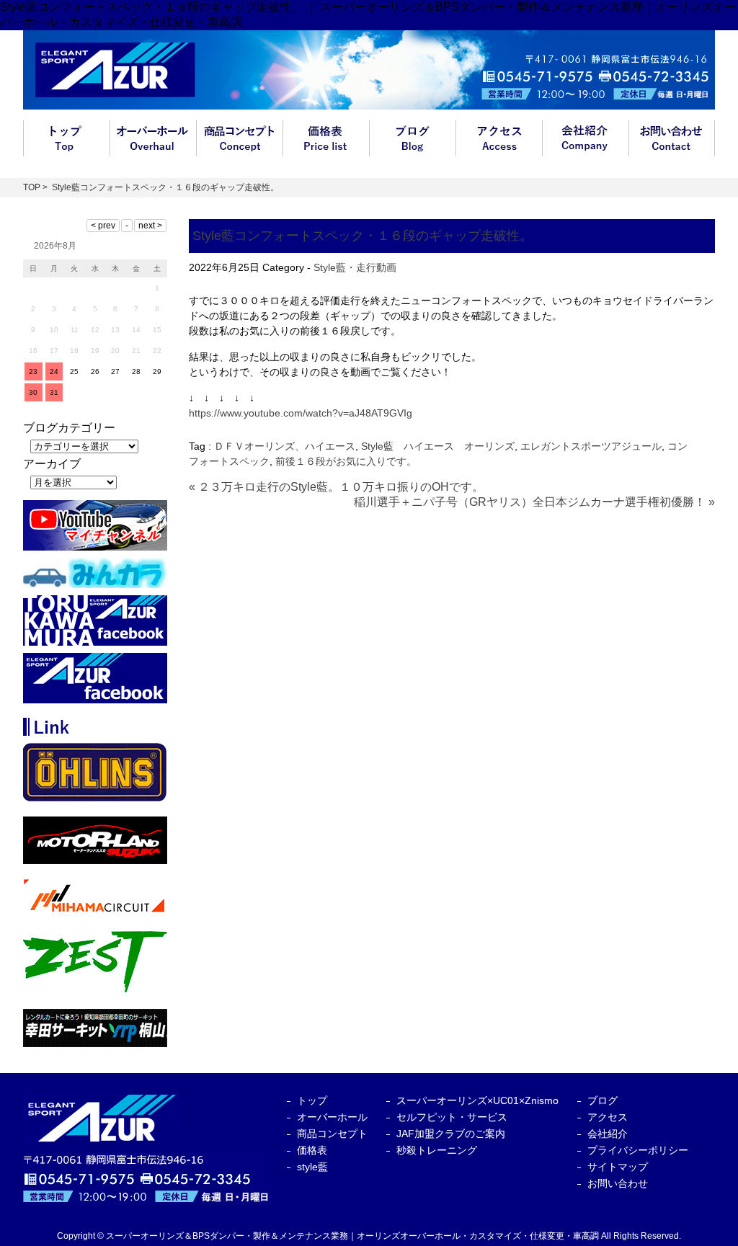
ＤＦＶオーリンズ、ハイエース (284, 446)
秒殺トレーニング (436, 1150)
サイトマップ (617, 1166)
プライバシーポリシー (637, 1150)
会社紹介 (585, 138)
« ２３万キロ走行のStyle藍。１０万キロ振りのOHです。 (336, 487)
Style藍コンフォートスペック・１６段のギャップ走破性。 (362, 235)
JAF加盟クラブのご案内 (450, 1133)
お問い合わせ (671, 138)
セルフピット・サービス (451, 1117)
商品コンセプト (239, 138)
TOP (31, 187)
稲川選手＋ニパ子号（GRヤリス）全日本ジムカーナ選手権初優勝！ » (534, 502)
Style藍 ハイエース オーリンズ (438, 446)
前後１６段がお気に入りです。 (346, 461)
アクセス (498, 138)
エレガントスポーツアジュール (591, 446)
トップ (66, 138)
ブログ (412, 138)
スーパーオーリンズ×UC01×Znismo (477, 1100)
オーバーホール (153, 138)
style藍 (312, 1166)
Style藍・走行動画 (355, 267)
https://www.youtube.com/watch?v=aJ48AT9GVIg (300, 413)
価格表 (326, 138)
